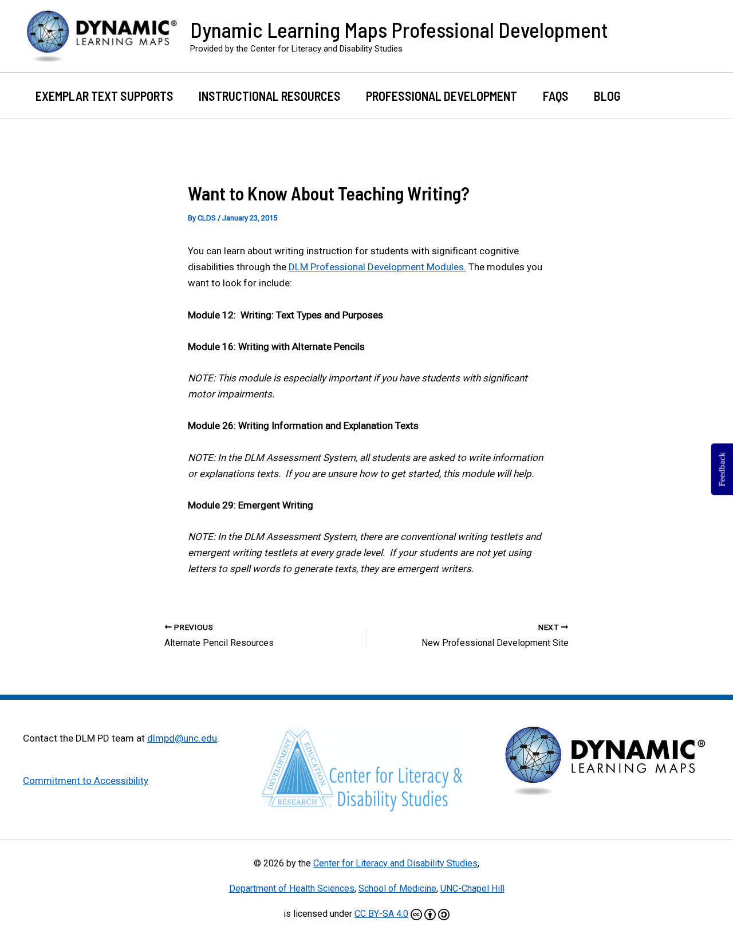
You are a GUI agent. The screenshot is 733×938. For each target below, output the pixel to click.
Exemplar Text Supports (105, 95)
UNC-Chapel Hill (472, 888)
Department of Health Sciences (291, 888)
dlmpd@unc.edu (182, 738)
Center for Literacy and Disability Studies (395, 863)
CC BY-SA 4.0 (381, 913)
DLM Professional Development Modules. (377, 267)
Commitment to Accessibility (85, 780)
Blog (607, 95)
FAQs (556, 95)
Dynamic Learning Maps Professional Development (399, 29)
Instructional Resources (270, 95)
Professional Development (441, 95)
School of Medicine (397, 888)
